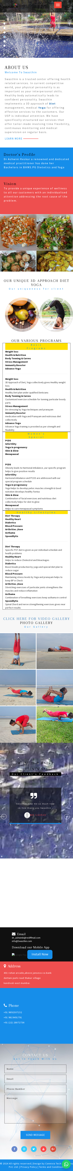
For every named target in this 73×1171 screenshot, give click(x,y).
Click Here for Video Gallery (36, 619)
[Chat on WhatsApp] (66, 1164)
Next (67, 817)
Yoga (42, 107)
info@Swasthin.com (22, 941)
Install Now (40, 954)
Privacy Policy (29, 1166)
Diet (52, 103)
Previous (4, 817)
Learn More (13, 138)
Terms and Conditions (51, 1166)
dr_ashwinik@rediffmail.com (26, 937)
